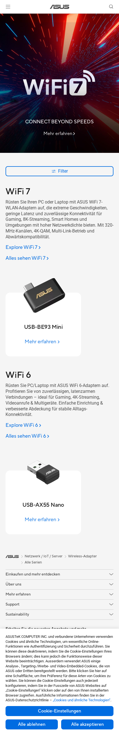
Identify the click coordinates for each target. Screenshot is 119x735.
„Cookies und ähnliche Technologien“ (81, 700)
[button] (8, 6)
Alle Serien (33, 562)
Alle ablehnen (31, 724)
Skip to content (3, 17)
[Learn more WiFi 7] (59, 151)
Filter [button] (63, 171)
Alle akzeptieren (87, 724)
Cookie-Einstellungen (59, 711)
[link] (59, 7)
